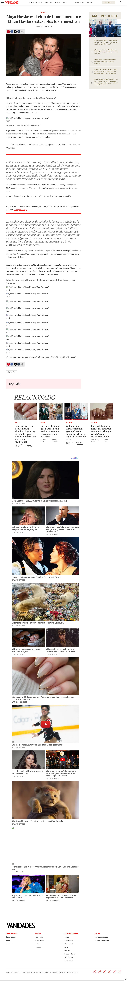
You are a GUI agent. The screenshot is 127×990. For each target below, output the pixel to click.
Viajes (89, 3)
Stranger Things (20, 209)
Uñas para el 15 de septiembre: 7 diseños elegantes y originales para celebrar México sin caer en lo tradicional (25, 433)
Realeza (48, 3)
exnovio (11, 372)
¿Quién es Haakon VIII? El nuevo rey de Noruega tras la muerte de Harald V (106, 52)
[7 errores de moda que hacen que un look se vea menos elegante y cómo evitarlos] (51, 411)
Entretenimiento (35, 3)
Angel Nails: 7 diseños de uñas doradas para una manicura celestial (105, 61)
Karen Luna (106, 440)
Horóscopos (78, 3)
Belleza (66, 3)
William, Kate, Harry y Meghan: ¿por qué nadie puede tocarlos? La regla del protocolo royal (76, 432)
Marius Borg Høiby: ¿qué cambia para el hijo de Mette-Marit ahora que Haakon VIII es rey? (106, 42)
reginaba (49, 26)
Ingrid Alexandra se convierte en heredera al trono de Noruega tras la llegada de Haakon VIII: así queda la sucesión (106, 82)
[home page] (12, 2)
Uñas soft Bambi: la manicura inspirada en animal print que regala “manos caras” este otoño (101, 431)
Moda (57, 3)
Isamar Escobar (29, 445)
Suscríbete (109, 2)
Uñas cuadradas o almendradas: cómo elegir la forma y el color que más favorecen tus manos (106, 71)
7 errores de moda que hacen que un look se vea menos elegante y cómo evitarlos (50, 431)
